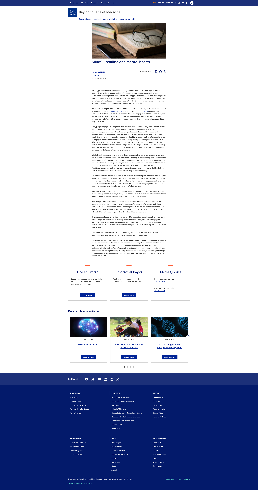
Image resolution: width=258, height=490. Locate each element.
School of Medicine (118, 409)
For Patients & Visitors (78, 405)
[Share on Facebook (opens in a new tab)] (160, 71)
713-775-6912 (159, 291)
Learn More (87, 295)
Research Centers (159, 409)
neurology (144, 111)
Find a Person (158, 447)
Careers (156, 450)
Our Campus (116, 443)
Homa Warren (98, 72)
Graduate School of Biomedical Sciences (126, 413)
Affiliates (114, 458)
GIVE (154, 3)
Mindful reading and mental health (122, 19)
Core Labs (156, 401)
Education (84, 3)
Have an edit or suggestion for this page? (80, 483)
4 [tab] (134, 367)
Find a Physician (76, 413)
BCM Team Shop (159, 454)
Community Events (77, 454)
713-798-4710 (97, 75)
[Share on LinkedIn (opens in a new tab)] (156, 71)
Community (105, 3)
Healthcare (74, 3)
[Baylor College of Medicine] (72, 12)
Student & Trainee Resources (122, 401)
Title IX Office (158, 462)
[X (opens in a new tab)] (179, 3)
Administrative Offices (119, 454)
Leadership (115, 462)
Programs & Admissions (120, 397)
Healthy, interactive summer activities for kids (129, 346)
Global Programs (76, 450)
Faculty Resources (118, 405)
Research (94, 3)
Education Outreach (77, 447)
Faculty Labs (157, 405)
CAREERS (161, 3)
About (115, 3)
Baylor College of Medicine (89, 19)
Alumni (114, 470)
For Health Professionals (79, 409)
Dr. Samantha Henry (114, 111)
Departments (116, 447)
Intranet (187, 479)
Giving (113, 466)
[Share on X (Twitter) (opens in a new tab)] (165, 71)
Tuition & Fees (117, 425)
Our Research (158, 397)
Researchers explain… (88, 344)
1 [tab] (124, 367)
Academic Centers (118, 450)
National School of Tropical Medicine (125, 417)
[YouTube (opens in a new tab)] (183, 3)
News (104, 19)
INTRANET (169, 3)
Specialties (74, 397)
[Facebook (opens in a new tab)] (175, 3)
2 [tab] (127, 367)
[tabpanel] (88, 340)
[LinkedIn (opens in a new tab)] (186, 3)
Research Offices (159, 417)
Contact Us (157, 443)
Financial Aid (116, 428)
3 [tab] (131, 367)
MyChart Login (75, 401)
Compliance (157, 466)
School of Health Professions (122, 421)
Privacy (179, 479)
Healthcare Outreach (78, 443)
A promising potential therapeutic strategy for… (169, 346)
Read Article (88, 357)
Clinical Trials (158, 413)
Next (188, 337)
